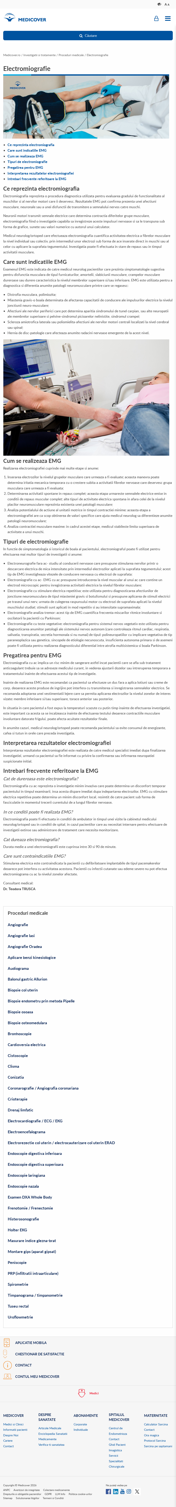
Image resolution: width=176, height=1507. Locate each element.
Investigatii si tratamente (39, 55)
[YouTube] (122, 1491)
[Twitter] (137, 1491)
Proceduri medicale (71, 55)
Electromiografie (97, 55)
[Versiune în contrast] (159, 4)
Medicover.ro (11, 55)
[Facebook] (108, 1491)
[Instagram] (129, 1491)
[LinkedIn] (115, 1491)
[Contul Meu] (156, 18)
